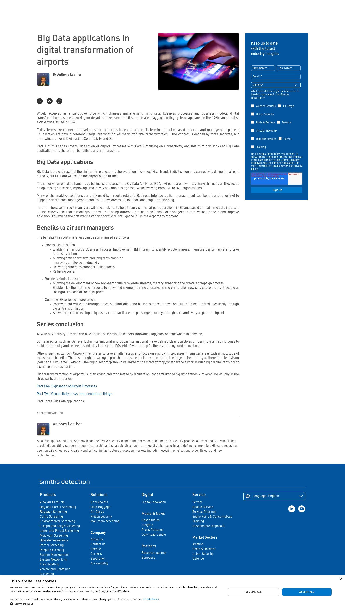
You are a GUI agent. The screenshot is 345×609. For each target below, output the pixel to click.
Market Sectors (204, 537)
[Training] (259, 144)
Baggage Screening (53, 512)
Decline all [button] (253, 592)
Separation (98, 558)
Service (96, 549)
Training (198, 521)
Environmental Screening (57, 521)
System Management (54, 555)
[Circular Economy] (265, 128)
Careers (96, 554)
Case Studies (151, 520)
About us (97, 539)
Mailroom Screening (54, 535)
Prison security (101, 516)
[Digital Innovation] (265, 136)
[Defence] (285, 119)
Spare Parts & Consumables (212, 516)
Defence (198, 558)
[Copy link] (59, 101)
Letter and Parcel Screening (59, 531)
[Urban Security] (263, 111)
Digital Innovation (154, 502)
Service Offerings (204, 512)
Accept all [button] (306, 592)
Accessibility (99, 563)
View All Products (52, 502)
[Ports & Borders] (264, 119)
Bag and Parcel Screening (58, 507)
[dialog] (172, 592)
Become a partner (154, 553)
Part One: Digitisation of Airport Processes (67, 386)
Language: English (266, 496)
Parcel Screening (52, 545)
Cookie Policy (151, 599)
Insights (147, 525)
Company (98, 533)
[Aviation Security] (264, 103)
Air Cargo (97, 512)
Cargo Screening (51, 516)
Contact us (98, 544)
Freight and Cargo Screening (60, 526)
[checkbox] (276, 125)
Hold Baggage (100, 507)
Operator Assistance (54, 540)
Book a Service (202, 507)
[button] (115, 603)
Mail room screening (105, 521)
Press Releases (152, 530)
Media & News (153, 514)
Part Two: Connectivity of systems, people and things (74, 394)
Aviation (197, 544)
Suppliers (148, 557)
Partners (149, 546)
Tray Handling (49, 564)
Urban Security (202, 554)
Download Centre (154, 534)
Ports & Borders (203, 549)
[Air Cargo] (287, 103)
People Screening (52, 550)
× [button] (340, 579)
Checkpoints (99, 502)
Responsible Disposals (208, 526)
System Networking (53, 559)
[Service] (286, 136)
